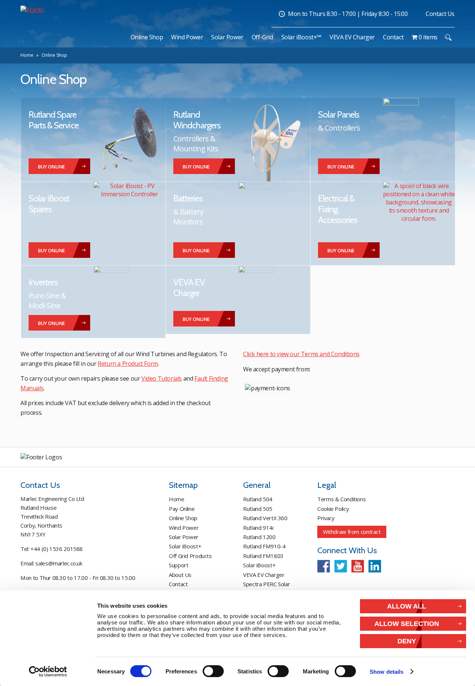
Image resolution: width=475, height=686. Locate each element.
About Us (180, 574)
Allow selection (406, 623)
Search (448, 37)
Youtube (357, 566)
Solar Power (184, 537)
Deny (406, 641)
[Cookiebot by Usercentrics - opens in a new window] (48, 671)
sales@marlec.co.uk (58, 563)
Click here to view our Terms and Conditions (301, 354)
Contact (178, 584)
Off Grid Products (190, 555)
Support (178, 565)
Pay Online (181, 508)
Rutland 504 (257, 499)
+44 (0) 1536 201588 (56, 548)
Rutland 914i (258, 527)
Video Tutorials (161, 378)
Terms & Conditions (341, 499)
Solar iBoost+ (185, 546)
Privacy (325, 518)
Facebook (323, 566)
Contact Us (440, 14)
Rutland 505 (257, 508)
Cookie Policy (333, 508)
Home (26, 55)
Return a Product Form (128, 364)
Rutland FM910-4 (264, 546)
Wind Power (184, 527)
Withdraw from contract (352, 531)
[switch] (213, 671)
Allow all (406, 606)
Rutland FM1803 (263, 555)
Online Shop (183, 518)
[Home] (123, 37)
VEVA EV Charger (263, 574)
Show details (386, 672)
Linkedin (374, 566)
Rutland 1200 (259, 537)
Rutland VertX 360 (265, 518)
